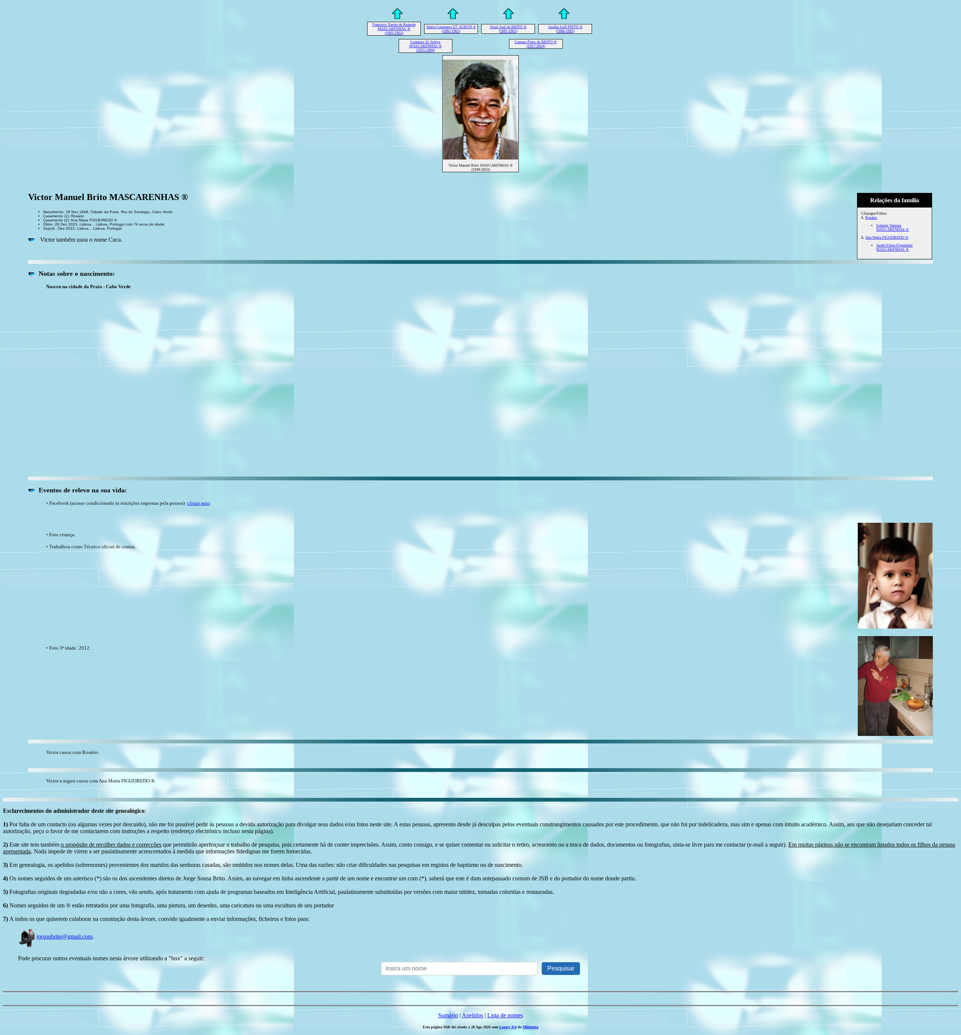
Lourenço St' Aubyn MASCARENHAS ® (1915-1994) (425, 46)
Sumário (448, 1015)
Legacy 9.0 (508, 1027)
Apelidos (472, 1015)
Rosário (871, 217)
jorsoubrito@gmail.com (64, 936)
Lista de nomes (505, 1015)
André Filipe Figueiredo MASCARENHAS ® (894, 247)
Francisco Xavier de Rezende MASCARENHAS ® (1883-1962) (394, 29)
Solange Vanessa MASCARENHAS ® (892, 227)
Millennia (530, 1027)
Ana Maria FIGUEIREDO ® (886, 237)
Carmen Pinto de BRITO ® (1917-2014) (536, 44)
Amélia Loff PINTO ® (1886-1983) (565, 29)
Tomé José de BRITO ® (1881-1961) (508, 29)
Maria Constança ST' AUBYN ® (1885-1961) (451, 29)
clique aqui (198, 503)
